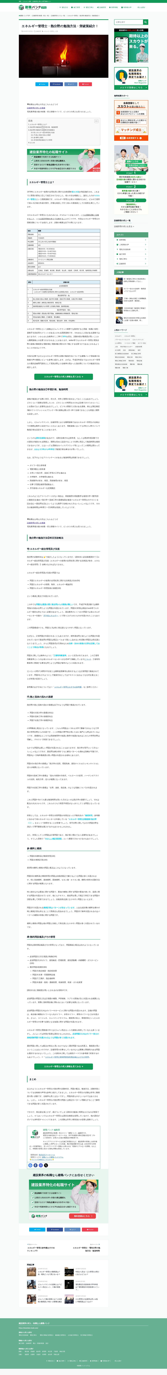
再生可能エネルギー (126, 346)
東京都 (27, 1351)
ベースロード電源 (129, 343)
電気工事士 (90, 7)
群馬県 (44, 1351)
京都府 (33, 1354)
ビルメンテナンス (138, 339)
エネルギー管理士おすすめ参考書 (68, 687)
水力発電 (117, 350)
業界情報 (114, 7)
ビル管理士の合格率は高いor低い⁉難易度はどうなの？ (87, 1300)
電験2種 (139, 364)
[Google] (30, 1165)
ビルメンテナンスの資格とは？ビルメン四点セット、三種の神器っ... (50, 1286)
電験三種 (125, 368)
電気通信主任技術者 (121, 364)
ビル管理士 (118, 343)
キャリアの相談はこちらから (41, 1159)
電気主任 (65, 7)
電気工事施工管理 (120, 361)
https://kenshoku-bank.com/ (28, 1328)
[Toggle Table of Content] (95, 121)
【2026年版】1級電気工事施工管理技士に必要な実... (135, 309)
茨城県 (33, 1351)
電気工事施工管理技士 (47, 1335)
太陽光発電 (138, 346)
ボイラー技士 (142, 343)
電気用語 (131, 361)
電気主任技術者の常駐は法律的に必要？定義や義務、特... (135, 319)
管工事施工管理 (136, 354)
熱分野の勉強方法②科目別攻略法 (42, 130)
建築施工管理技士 (60, 1335)
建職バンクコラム (57, 1157)
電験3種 (117, 368)
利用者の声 (127, 7)
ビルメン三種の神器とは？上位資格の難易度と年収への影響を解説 (50, 1300)
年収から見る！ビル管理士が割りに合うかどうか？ (87, 1273)
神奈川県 (62, 1351)
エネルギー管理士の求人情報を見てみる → (63, 376)
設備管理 (102, 7)
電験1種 (132, 364)
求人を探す (141, 7)
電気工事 (130, 357)
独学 (139, 350)
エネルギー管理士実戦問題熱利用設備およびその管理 (67, 1057)
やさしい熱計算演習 (53, 839)
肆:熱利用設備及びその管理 (43, 140)
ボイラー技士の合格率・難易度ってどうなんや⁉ (135, 290)
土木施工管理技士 (73, 1335)
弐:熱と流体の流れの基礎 (42, 135)
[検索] (145, 22)
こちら (87, 659)
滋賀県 (27, 1354)
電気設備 (139, 361)
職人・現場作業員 (38, 1343)
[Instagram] (41, 1165)
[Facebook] (36, 1165)
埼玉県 (50, 1351)
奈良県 (50, 1354)
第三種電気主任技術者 (122, 354)
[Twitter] (46, 1165)
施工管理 (77, 7)
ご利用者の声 (124, 245)
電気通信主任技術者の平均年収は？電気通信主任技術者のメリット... (87, 1286)
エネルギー (118, 336)
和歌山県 (56, 1354)
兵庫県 (44, 1354)
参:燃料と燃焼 (38, 137)
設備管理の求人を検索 (36, 108)
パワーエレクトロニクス (122, 339)
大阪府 (38, 1354)
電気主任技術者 (124, 249)
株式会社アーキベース (47, 1155)
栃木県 (38, 1351)
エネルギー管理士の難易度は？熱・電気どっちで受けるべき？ (49, 1273)
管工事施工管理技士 (86, 1335)
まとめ (32, 142)
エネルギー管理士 (49, 31)
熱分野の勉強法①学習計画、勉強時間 (44, 127)
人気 (56, 31)
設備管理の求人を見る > (124, 226)
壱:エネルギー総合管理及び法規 (44, 132)
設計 (47, 1343)
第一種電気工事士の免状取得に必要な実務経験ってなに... (135, 280)
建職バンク (46, 1157)
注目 (124, 350)
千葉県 (56, 1351)
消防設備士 (131, 350)
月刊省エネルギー (50, 616)
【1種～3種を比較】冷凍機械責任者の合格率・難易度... (135, 299)
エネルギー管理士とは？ (38, 124)
